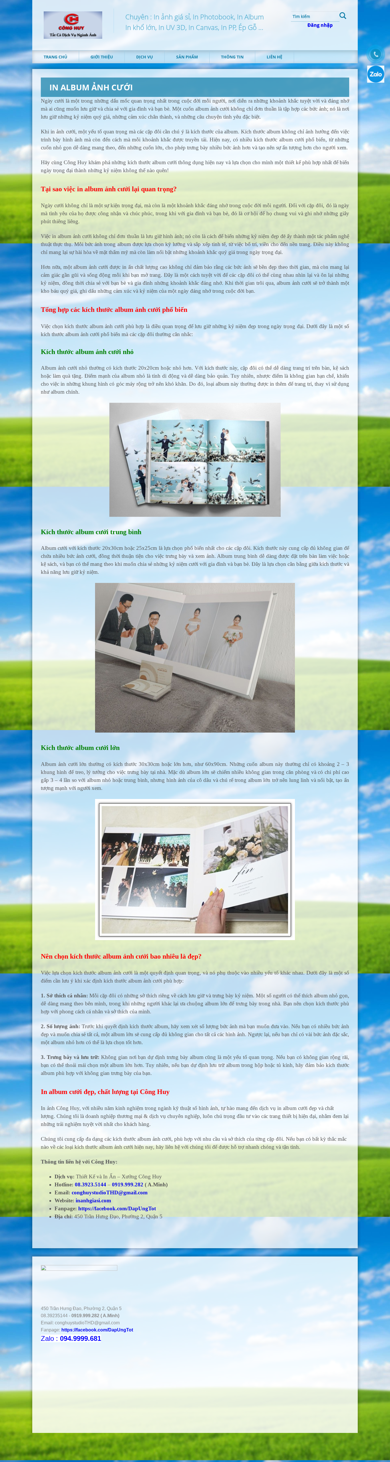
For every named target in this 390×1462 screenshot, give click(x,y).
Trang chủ (55, 57)
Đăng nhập (320, 25)
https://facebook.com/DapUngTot (117, 1208)
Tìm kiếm (342, 16)
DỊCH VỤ (144, 57)
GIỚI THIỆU (102, 57)
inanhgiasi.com (93, 1200)
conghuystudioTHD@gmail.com (110, 1192)
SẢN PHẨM (187, 57)
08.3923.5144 (90, 1185)
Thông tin (232, 57)
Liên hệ (274, 57)
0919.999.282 (127, 1185)
